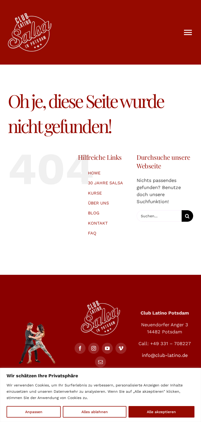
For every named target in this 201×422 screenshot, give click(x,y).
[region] (100, 395)
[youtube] (107, 348)
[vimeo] (120, 348)
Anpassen (33, 412)
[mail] (100, 361)
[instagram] (93, 348)
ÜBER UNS (98, 203)
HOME (94, 172)
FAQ (92, 233)
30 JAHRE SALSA (105, 182)
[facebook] (80, 348)
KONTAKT (98, 223)
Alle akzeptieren (161, 412)
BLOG (93, 212)
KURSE (95, 193)
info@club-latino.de (165, 355)
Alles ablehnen (94, 412)
